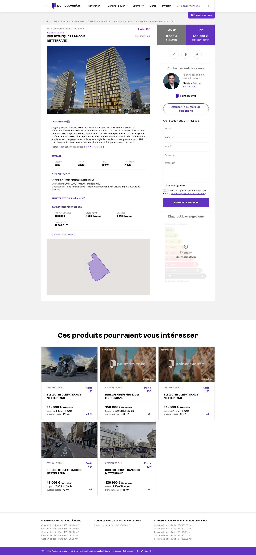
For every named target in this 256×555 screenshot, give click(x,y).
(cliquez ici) (78, 198)
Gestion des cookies (113, 551)
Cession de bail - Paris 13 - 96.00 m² (59, 538)
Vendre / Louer (116, 5)
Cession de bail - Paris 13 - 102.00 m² (60, 528)
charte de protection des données (188, 193)
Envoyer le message (186, 202)
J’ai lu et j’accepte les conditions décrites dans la (184, 192)
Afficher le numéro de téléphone (186, 108)
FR (208, 6)
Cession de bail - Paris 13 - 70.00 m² (59, 535)
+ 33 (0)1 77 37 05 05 (190, 5)
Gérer (153, 5)
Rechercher (93, 5)
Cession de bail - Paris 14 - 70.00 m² (111, 525)
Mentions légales (96, 551)
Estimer (137, 5)
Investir (166, 5)
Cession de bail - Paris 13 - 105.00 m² (60, 525)
